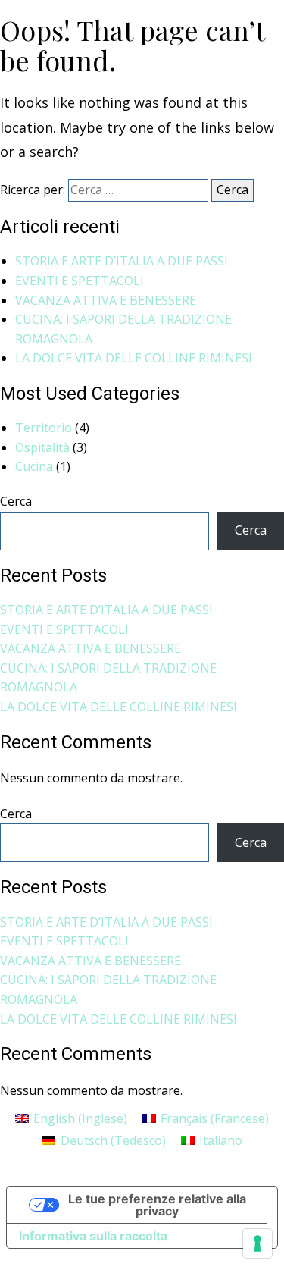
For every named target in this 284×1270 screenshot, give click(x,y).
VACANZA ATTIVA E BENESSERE (105, 300)
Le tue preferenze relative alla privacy (157, 1204)
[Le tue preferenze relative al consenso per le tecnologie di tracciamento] (257, 1243)
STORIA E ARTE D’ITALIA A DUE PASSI (121, 260)
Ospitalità (42, 447)
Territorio (43, 427)
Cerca (16, 501)
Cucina (34, 466)
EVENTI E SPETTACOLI (79, 280)
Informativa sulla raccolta (93, 1235)
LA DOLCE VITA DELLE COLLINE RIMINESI (133, 358)
